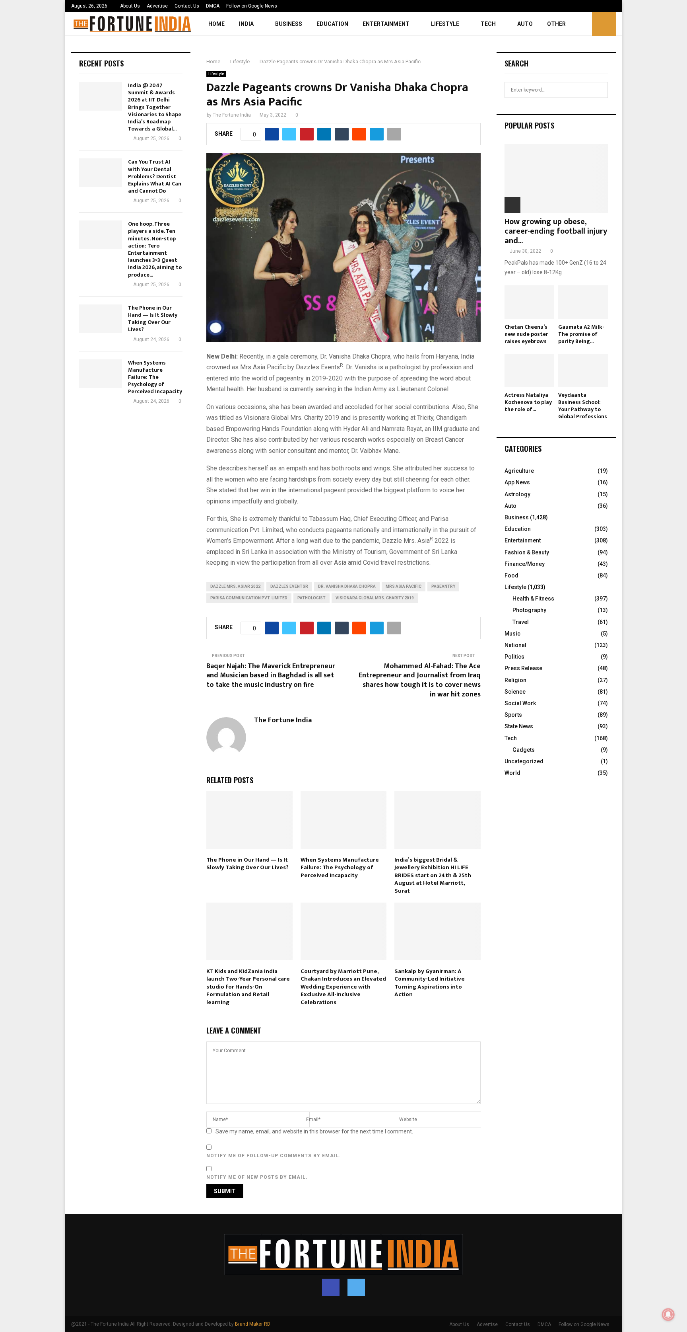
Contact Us (187, 6)
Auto (525, 24)
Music (512, 633)
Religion (515, 680)
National (515, 645)
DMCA (212, 6)
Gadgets (523, 750)
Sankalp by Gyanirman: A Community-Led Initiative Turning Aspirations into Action (429, 983)
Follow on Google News (251, 6)
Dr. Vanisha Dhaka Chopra (347, 586)
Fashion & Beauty (527, 552)
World (512, 773)
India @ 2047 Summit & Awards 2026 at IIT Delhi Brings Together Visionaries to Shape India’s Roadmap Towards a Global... (154, 107)
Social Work (520, 703)
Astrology (517, 494)
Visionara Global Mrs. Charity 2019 (375, 598)
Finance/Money (525, 564)
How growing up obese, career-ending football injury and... (556, 231)
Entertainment (386, 24)
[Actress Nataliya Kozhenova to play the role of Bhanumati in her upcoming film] (529, 370)
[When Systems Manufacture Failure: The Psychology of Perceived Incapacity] (100, 373)
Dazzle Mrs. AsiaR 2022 (235, 586)
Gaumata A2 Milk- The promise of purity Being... (581, 334)
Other (556, 24)
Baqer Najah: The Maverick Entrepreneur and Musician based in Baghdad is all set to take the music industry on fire (270, 675)
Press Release (523, 668)
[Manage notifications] (668, 1314)
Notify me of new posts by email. (257, 1177)
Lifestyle (445, 24)
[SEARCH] (600, 90)
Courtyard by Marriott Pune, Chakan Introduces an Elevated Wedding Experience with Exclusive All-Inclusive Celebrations (343, 986)
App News (517, 482)
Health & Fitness (533, 598)
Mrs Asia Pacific (403, 586)
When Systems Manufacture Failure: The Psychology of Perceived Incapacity (340, 867)
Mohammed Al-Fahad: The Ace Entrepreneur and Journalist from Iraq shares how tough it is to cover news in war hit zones (420, 680)
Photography (529, 610)
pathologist (311, 598)
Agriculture (519, 471)
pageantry (443, 586)
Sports (513, 715)
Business (288, 24)
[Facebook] (331, 1287)
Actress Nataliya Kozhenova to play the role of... (528, 402)
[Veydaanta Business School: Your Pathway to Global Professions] (583, 370)
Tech (488, 24)
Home (216, 24)
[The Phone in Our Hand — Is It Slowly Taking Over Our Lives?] (100, 318)
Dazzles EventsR (289, 586)
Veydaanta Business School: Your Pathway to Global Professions (582, 405)
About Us (130, 6)
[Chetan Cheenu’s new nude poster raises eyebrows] (529, 301)
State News (519, 726)
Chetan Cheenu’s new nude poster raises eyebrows (526, 334)
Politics (514, 656)
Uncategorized (524, 761)
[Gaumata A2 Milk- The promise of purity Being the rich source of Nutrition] (583, 301)
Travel (520, 622)
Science (515, 691)
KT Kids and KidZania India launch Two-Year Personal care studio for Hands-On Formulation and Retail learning (248, 986)
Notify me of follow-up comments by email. (273, 1155)
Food (511, 575)
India (246, 24)
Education (332, 24)
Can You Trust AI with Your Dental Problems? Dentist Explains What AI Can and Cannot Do (154, 176)
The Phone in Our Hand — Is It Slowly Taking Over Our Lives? (247, 864)
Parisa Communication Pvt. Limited (248, 598)
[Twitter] (356, 1287)
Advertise (157, 6)
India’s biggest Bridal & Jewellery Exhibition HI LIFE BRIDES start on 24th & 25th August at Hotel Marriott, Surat (432, 875)
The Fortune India (232, 115)
